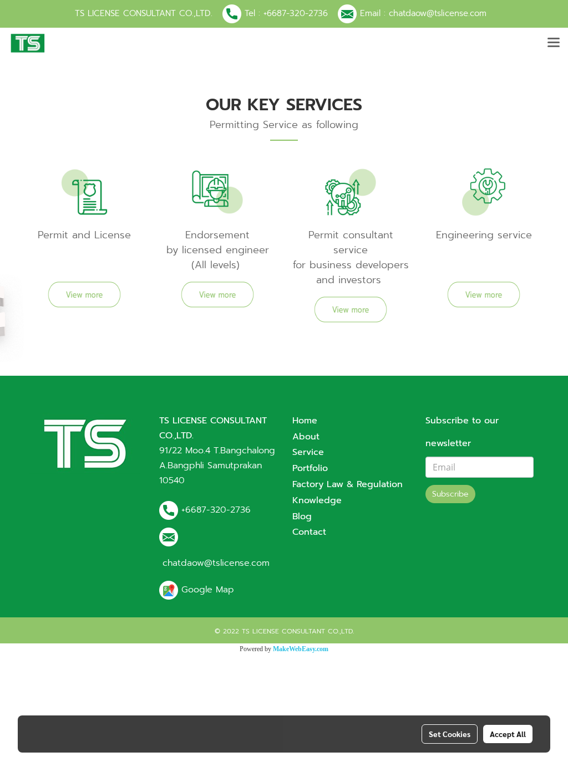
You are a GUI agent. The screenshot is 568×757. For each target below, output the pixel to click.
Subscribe (450, 494)
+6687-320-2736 (295, 13)
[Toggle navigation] (553, 43)
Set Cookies (449, 734)
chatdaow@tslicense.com (437, 13)
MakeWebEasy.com (300, 649)
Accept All (508, 734)
